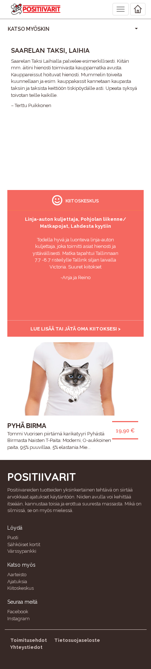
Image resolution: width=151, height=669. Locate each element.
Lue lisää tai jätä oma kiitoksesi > (75, 329)
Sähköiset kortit (23, 544)
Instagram (18, 618)
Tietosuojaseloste (77, 640)
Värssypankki (21, 551)
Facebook (17, 611)
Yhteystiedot (26, 647)
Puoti (12, 537)
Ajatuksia (17, 581)
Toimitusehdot (28, 640)
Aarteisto (16, 574)
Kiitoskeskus (20, 588)
